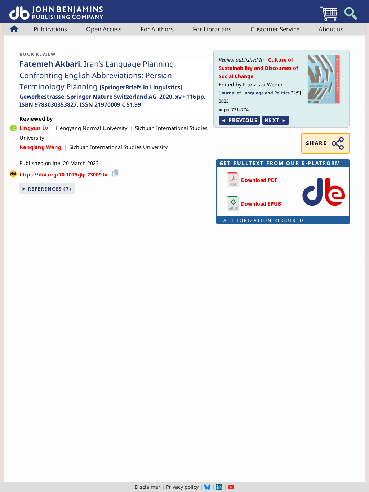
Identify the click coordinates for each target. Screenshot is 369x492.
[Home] (56, 9)
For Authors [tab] (157, 29)
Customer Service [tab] (274, 29)
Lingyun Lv (33, 127)
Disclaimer (147, 486)
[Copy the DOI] (114, 172)
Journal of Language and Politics (255, 92)
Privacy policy (182, 486)
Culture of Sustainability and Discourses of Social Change (258, 68)
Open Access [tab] (103, 29)
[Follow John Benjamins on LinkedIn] (219, 486)
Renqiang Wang (40, 147)
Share (316, 143)
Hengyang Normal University (91, 127)
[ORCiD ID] (13, 128)
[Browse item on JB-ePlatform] (323, 207)
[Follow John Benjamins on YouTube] (231, 486)
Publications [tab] (50, 29)
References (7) (50, 188)
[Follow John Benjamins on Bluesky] (207, 486)
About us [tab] (331, 29)
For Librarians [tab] (212, 29)
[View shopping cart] (328, 20)
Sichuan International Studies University (118, 147)
